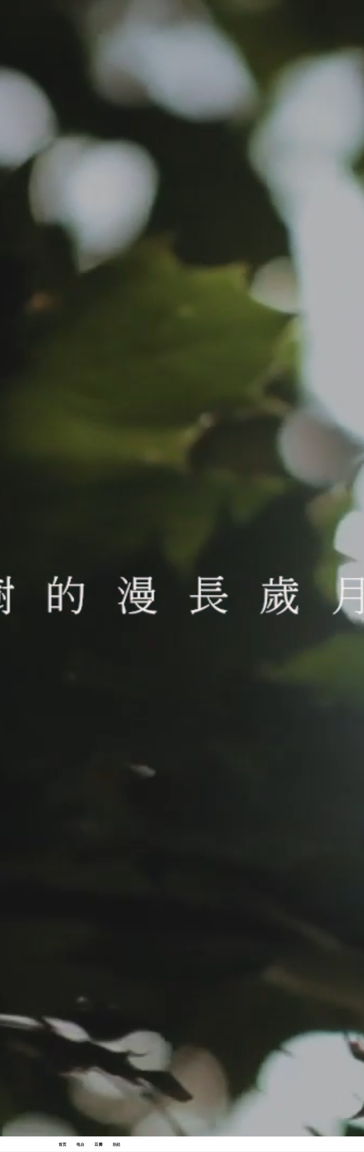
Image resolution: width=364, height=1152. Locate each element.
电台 (80, 1144)
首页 (63, 1144)
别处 (117, 1144)
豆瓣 (98, 1144)
